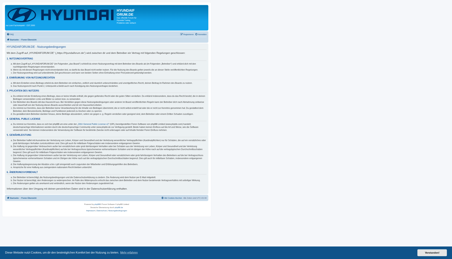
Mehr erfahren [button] (129, 252)
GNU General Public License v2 (93, 124)
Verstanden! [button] (432, 252)
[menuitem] (10, 34)
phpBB (97, 204)
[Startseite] (61, 14)
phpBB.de (119, 207)
